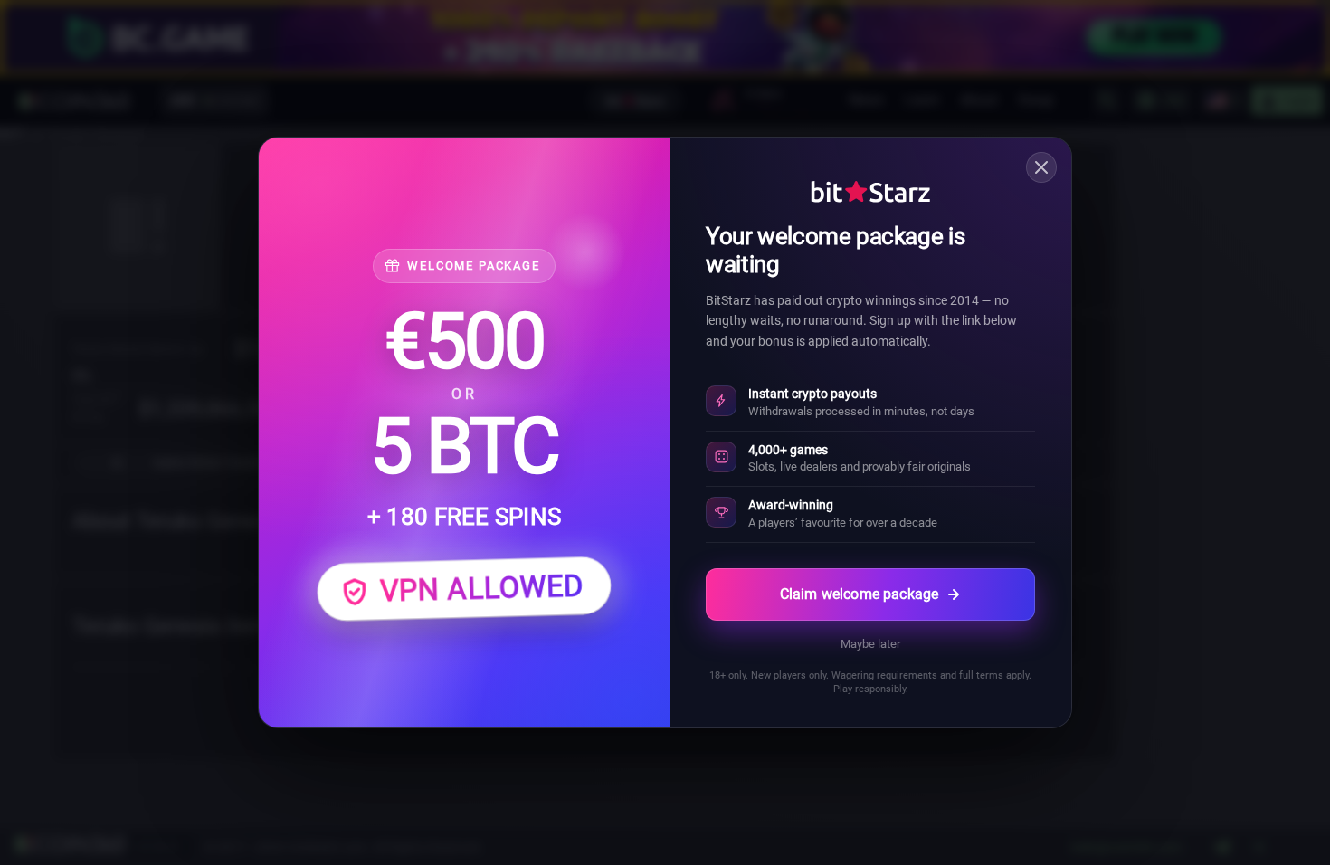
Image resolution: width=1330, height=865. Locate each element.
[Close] (1041, 167)
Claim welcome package (859, 594)
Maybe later (870, 644)
